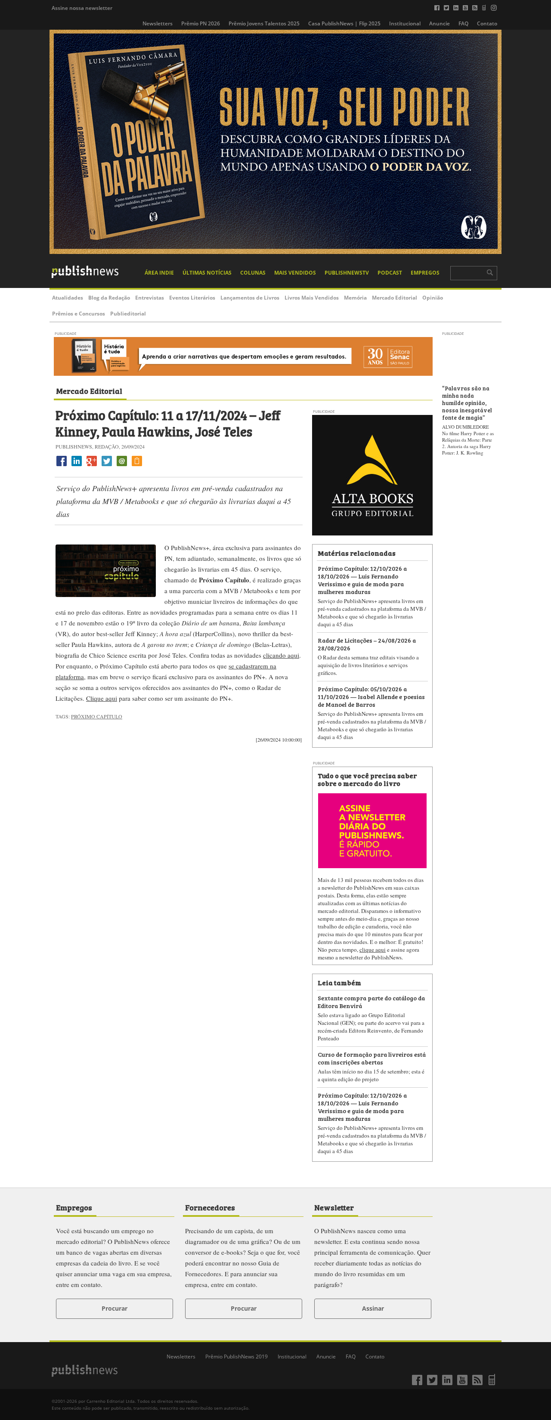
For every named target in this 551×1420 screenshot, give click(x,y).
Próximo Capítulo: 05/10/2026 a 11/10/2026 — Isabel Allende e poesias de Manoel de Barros (371, 696)
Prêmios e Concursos (78, 313)
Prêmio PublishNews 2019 (236, 1356)
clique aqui (372, 949)
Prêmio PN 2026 (200, 23)
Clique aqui (101, 698)
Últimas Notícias (207, 272)
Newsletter (334, 1207)
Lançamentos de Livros (249, 297)
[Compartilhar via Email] (122, 466)
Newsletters (157, 23)
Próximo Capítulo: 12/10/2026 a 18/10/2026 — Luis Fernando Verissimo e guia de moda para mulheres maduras (362, 579)
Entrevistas (149, 297)
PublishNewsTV (347, 272)
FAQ (463, 23)
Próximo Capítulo (96, 716)
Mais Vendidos (295, 272)
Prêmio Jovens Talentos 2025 (264, 23)
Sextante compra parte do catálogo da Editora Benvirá (371, 1001)
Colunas (253, 272)
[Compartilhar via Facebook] (61, 466)
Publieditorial (128, 313)
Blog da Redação (109, 297)
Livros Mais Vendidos (312, 297)
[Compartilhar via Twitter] (107, 466)
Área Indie (159, 272)
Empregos (425, 272)
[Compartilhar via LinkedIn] (77, 466)
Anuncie (439, 23)
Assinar (373, 1308)
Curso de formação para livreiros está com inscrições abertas (372, 1057)
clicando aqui (281, 655)
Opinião (432, 297)
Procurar (114, 1308)
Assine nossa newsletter (82, 8)
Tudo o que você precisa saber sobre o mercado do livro (367, 779)
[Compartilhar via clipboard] (137, 466)
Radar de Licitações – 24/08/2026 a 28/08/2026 (367, 643)
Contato (487, 23)
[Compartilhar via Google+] (92, 466)
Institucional (405, 23)
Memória (355, 297)
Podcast (390, 272)
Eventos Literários (192, 297)
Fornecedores (210, 1207)
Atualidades (67, 297)
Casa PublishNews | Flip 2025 (344, 23)
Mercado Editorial (394, 297)
